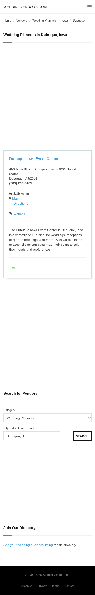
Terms (55, 586)
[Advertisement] (47, 97)
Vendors (21, 20)
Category (9, 410)
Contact (69, 586)
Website (19, 214)
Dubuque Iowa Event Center (33, 159)
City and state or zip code (19, 428)
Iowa (65, 20)
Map (15, 198)
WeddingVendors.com (25, 7)
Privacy (42, 586)
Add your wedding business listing (28, 545)
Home (7, 20)
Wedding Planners (44, 20)
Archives (26, 586)
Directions (21, 203)
